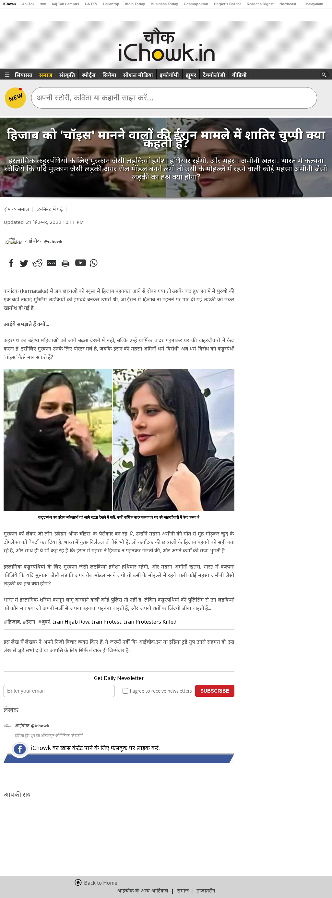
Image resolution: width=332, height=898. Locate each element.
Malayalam (314, 4)
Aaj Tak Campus (65, 4)
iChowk (9, 4)
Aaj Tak (28, 4)
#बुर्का (44, 621)
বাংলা (43, 4)
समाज (46, 74)
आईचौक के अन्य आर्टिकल (142, 890)
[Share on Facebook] (10, 263)
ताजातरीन (205, 890)
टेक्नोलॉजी (214, 74)
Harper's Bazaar (227, 4)
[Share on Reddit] (38, 263)
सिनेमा (109, 74)
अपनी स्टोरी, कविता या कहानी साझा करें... (95, 97)
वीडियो (239, 74)
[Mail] (52, 263)
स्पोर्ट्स (89, 74)
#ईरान (28, 621)
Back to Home (100, 882)
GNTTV (91, 4)
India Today (135, 4)
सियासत (23, 74)
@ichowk (40, 726)
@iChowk (53, 241)
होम (7, 209)
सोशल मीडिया (138, 74)
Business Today (164, 4)
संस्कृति (67, 74)
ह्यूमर (191, 74)
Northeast (287, 4)
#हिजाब (12, 621)
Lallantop (111, 4)
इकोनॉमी (169, 74)
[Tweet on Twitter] (23, 263)
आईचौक (23, 725)
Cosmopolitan (196, 4)
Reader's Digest (260, 4)
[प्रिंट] (67, 263)
